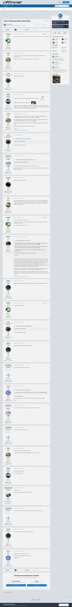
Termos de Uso (22, 605)
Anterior (7, 29)
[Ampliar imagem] (42, 98)
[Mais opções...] (48, 34)
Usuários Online (24, 8)
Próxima (27, 29)
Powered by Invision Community (36, 600)
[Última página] (30, 29)
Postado (19, 53)
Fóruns (4, 8)
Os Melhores (31, 8)
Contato (38, 599)
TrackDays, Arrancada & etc (20, 25)
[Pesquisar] (68, 6)
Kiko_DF (65, 38)
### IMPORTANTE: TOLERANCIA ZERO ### (59, 22)
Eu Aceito (64, 604)
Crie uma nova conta (16, 585)
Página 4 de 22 (35, 29)
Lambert (56, 38)
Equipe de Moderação (16, 8)
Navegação (6, 5)
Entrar (59, 2)
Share (38, 24)
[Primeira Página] (4, 29)
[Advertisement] (26, 16)
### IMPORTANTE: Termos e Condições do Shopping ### (58, 26)
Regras (9, 8)
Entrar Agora (37, 585)
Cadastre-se (66, 2)
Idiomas (33, 599)
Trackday (11, 5)
